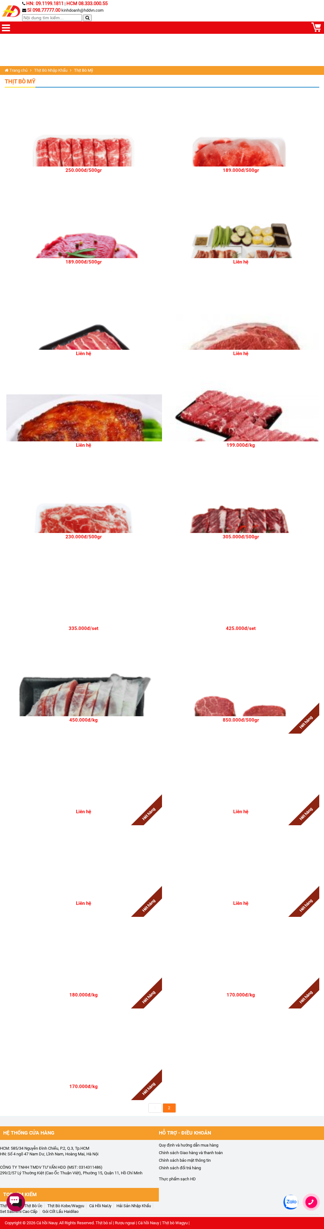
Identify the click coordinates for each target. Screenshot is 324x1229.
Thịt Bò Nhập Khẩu (50, 70)
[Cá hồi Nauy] (12, 11)
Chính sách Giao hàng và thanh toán (191, 1152)
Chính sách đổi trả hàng (180, 1167)
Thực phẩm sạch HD (177, 1179)
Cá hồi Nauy (46, 1222)
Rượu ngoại (125, 1222)
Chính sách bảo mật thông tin (185, 1160)
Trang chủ (18, 70)
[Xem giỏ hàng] (316, 30)
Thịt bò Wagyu (175, 1222)
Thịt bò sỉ (104, 1222)
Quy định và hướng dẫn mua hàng (188, 1145)
